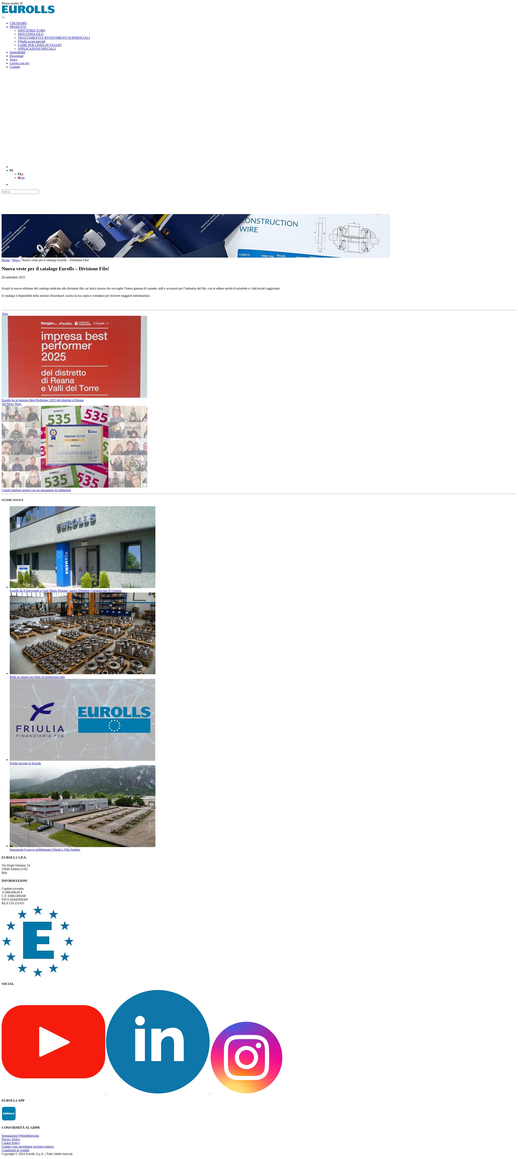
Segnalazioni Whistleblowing (20, 1135)
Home (6, 260)
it (22, 174)
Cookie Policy (11, 1143)
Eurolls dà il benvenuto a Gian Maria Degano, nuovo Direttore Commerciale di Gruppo (65, 590)
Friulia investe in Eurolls (25, 763)
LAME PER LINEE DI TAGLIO (40, 45)
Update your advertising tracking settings (28, 1146)
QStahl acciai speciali (31, 41)
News (16, 260)
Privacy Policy (11, 1139)
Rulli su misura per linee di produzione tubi (37, 677)
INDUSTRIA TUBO (31, 30)
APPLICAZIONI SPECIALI (37, 48)
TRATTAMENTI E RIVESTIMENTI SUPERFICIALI (54, 37)
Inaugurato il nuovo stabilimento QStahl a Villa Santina (45, 849)
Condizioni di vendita (15, 1150)
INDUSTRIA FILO (31, 34)
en (22, 177)
